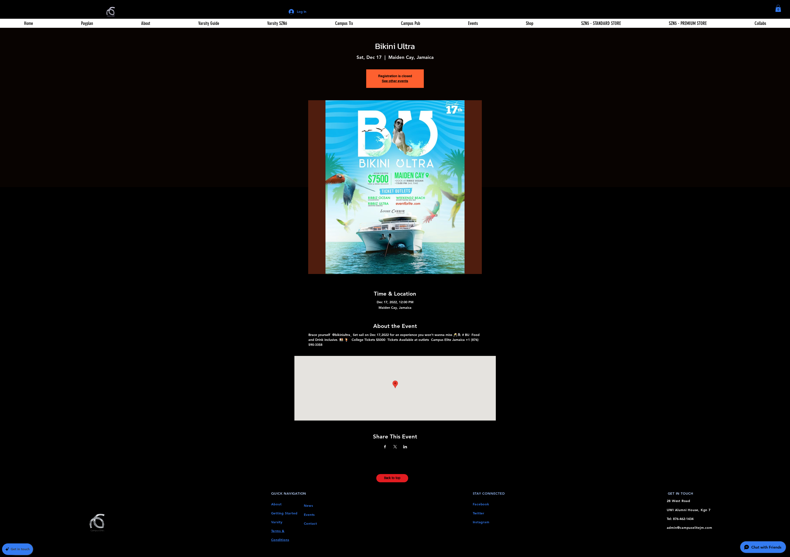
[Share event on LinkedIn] (405, 446)
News (308, 506)
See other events (395, 81)
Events (309, 515)
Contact (310, 524)
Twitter (478, 513)
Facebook (481, 504)
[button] (778, 8)
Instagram (481, 522)
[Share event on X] (395, 446)
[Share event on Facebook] (385, 446)
